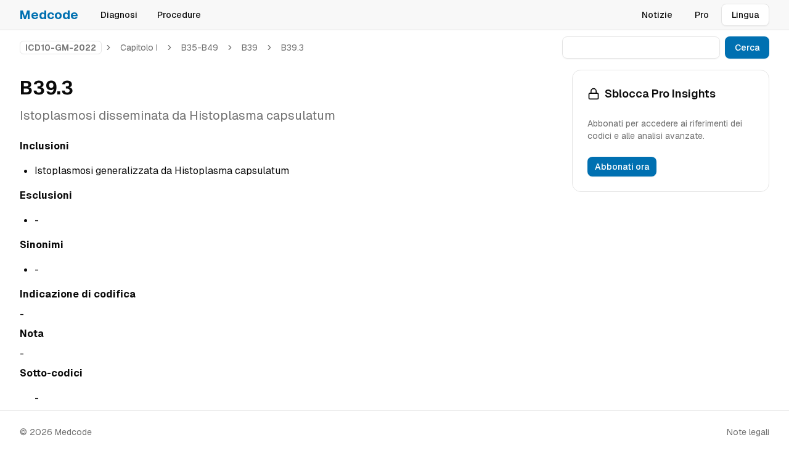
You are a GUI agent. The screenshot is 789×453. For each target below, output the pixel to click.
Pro (702, 14)
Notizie (657, 14)
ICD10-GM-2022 (60, 47)
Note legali (748, 432)
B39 (250, 47)
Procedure (179, 14)
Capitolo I (139, 47)
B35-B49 (199, 47)
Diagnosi (118, 14)
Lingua (745, 14)
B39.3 (292, 47)
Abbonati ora (622, 166)
